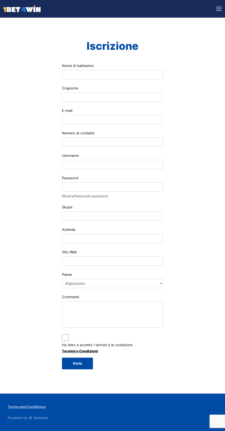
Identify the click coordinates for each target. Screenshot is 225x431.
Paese (67, 274)
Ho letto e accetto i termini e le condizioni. (97, 345)
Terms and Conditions (27, 407)
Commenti (70, 297)
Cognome (70, 88)
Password (70, 178)
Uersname (70, 155)
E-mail (67, 110)
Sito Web (69, 252)
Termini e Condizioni (80, 351)
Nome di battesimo (78, 65)
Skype (67, 207)
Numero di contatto (78, 133)
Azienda (68, 229)
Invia (77, 363)
